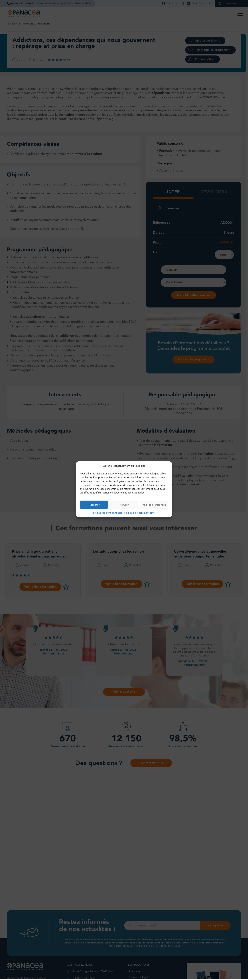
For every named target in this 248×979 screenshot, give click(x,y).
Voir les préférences (154, 505)
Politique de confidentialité (107, 513)
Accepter (94, 505)
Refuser (124, 505)
